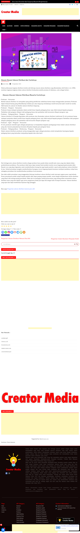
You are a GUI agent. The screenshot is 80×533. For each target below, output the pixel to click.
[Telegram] (18, 232)
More (3, 29)
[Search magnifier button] (77, 244)
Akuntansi (9, 26)
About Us (16, 4)
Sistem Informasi (24, 26)
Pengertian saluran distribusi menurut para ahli (21, 189)
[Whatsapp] (5, 232)
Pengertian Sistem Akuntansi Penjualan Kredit (65, 239)
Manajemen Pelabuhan (63, 26)
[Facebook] (70, 4)
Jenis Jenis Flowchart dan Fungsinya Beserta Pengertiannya (29, 1)
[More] (24, 232)
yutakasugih (4, 338)
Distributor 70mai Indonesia (8, 442)
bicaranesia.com (5, 345)
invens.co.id (4, 341)
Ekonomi (16, 26)
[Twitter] (72, 4)
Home (3, 26)
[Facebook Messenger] (11, 232)
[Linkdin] (77, 4)
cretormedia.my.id (6, 351)
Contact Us (22, 4)
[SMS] (21, 232)
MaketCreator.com (44, 439)
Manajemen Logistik (36, 26)
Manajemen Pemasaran (49, 26)
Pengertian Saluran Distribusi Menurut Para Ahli (15, 238)
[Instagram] (75, 4)
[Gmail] (15, 232)
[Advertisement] (40, 518)
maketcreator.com (6, 348)
